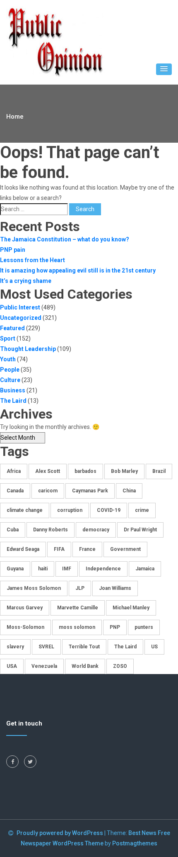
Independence (103, 569)
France (87, 549)
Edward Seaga (23, 549)
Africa (14, 471)
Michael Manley (131, 608)
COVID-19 (108, 510)
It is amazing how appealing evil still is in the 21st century (78, 270)
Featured (12, 328)
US (154, 647)
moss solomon (77, 627)
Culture (10, 380)
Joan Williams (115, 588)
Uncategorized (20, 317)
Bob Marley (124, 471)
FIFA (59, 549)
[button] (164, 69)
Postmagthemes (134, 843)
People (9, 369)
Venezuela (44, 666)
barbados (85, 471)
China (129, 491)
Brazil (159, 471)
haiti (43, 569)
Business (12, 390)
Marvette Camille (77, 608)
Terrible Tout (84, 647)
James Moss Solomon (34, 588)
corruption (69, 510)
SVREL (46, 647)
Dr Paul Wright (140, 530)
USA (12, 666)
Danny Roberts (50, 530)
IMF (66, 569)
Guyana (15, 569)
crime (142, 510)
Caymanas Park (90, 491)
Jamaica (144, 569)
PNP (115, 627)
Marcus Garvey (25, 608)
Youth (8, 359)
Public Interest (20, 307)
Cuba (13, 530)
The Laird (13, 400)
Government (125, 549)
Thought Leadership (28, 349)
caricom (48, 491)
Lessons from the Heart (32, 260)
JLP (79, 588)
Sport (7, 338)
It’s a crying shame (25, 281)
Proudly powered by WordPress (60, 833)
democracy (95, 530)
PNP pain (12, 249)
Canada (15, 491)
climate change (25, 510)
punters (144, 627)
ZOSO (120, 666)
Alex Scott (47, 471)
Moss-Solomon (25, 627)
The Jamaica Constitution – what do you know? (64, 239)
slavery (15, 647)
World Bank (85, 666)
